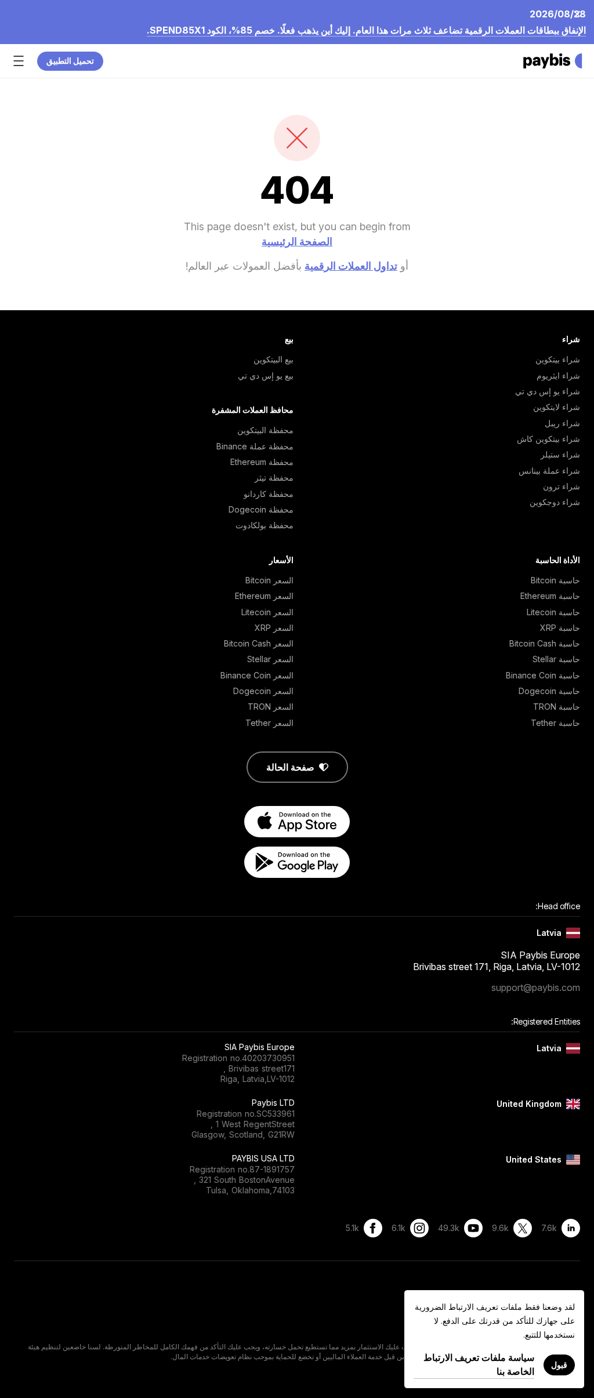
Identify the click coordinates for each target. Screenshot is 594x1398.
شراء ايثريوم (558, 375)
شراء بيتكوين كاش (548, 439)
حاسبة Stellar (556, 659)
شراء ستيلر (560, 454)
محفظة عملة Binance (255, 446)
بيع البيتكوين (273, 359)
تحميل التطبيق (70, 61)
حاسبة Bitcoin (555, 580)
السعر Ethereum (264, 596)
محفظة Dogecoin (261, 509)
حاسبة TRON (556, 706)
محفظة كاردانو (269, 494)
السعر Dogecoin (263, 691)
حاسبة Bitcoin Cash (544, 643)
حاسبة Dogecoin (549, 691)
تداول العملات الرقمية (351, 266)
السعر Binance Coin (257, 675)
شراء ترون (561, 486)
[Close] (580, 13)
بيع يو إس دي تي (266, 375)
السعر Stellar (270, 659)
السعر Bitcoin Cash (259, 643)
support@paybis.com (535, 987)
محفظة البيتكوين (265, 430)
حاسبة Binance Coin (543, 675)
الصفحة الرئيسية (297, 241)
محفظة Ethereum (262, 462)
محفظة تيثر (274, 477)
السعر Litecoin (267, 612)
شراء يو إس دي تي (547, 391)
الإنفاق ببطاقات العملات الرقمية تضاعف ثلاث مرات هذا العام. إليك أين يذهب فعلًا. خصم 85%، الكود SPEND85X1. (366, 30)
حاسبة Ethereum (550, 596)
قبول (559, 1365)
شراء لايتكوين (556, 407)
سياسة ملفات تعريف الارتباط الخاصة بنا (478, 1364)
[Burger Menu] (19, 61)
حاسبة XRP (560, 628)
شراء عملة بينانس (549, 470)
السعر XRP (274, 628)
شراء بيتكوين (557, 359)
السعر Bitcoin (269, 580)
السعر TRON (271, 706)
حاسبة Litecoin (553, 612)
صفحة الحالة (290, 767)
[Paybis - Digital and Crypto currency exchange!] (552, 60)
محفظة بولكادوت (265, 525)
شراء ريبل (562, 423)
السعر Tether (269, 723)
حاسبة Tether (555, 723)
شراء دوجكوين (555, 502)
